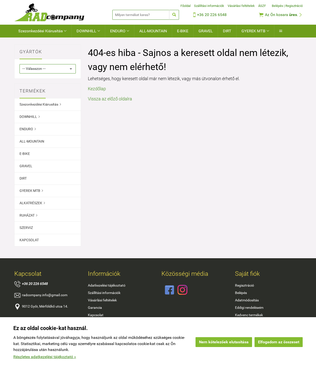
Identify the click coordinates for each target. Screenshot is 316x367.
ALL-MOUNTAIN (153, 31)
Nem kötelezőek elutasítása (224, 342)
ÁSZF (262, 6)
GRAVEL (205, 31)
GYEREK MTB (255, 31)
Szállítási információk (209, 6)
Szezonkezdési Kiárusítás (42, 31)
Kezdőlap (97, 88)
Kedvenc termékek (249, 315)
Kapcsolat (95, 315)
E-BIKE (182, 31)
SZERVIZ (26, 228)
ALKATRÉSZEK (32, 203)
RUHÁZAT (28, 215)
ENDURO (119, 31)
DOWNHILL (88, 31)
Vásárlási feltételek (241, 6)
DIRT (227, 31)
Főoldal (185, 6)
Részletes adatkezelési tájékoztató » (44, 356)
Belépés (277, 6)
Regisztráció (294, 6)
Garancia (95, 308)
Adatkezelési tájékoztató (106, 285)
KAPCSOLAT (29, 240)
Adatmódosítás (247, 300)
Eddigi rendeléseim (249, 308)
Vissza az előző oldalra (110, 98)
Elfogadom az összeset (278, 342)
